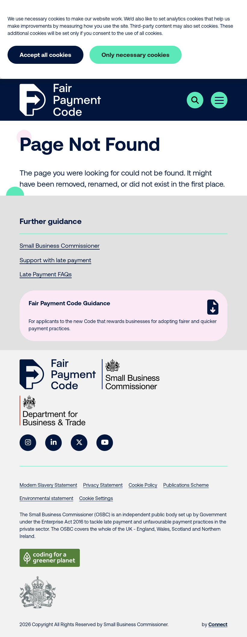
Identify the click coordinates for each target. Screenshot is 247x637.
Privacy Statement (103, 485)
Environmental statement (46, 498)
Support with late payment (55, 259)
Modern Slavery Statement (48, 485)
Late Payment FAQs (46, 274)
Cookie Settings (96, 498)
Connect (217, 624)
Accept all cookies (45, 54)
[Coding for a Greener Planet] (50, 558)
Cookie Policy (143, 485)
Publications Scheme (186, 485)
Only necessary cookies (136, 54)
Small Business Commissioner (60, 245)
